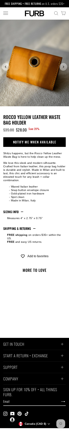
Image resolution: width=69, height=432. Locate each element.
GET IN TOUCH (13, 345)
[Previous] (6, 67)
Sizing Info (11, 211)
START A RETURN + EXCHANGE (25, 356)
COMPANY (10, 379)
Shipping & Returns (17, 228)
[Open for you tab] (12, 419)
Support (10, 368)
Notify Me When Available (34, 142)
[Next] (63, 67)
